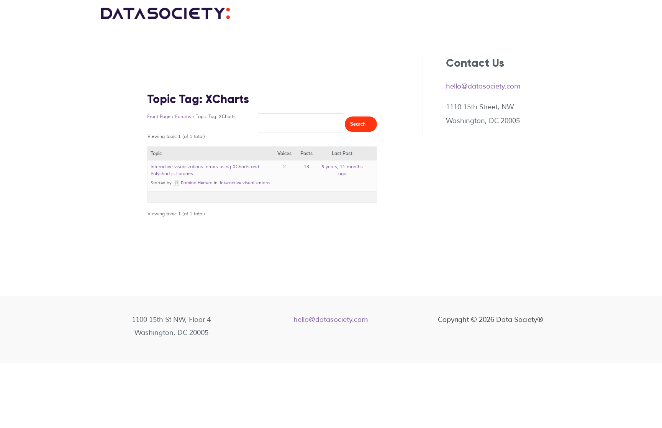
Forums (183, 117)
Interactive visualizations (245, 182)
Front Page (158, 117)
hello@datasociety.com (483, 86)
